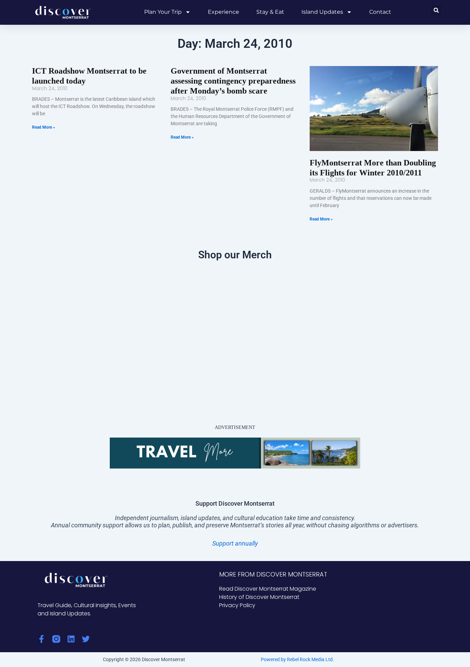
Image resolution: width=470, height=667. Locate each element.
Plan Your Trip (163, 12)
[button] (436, 10)
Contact (380, 12)
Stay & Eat (270, 12)
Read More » (43, 127)
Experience (223, 12)
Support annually (235, 543)
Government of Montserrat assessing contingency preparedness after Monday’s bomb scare (233, 80)
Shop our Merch (235, 255)
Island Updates (322, 12)
